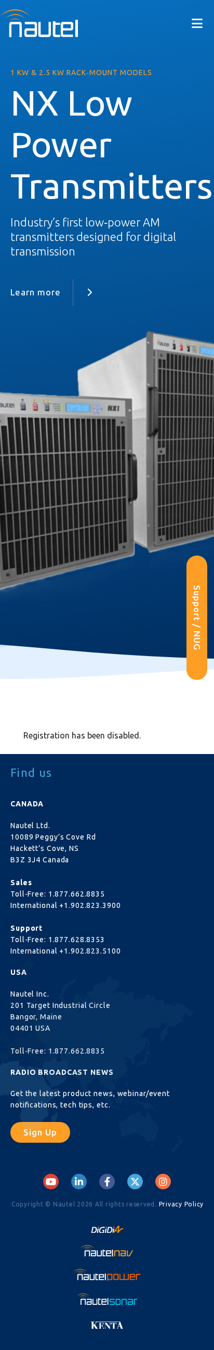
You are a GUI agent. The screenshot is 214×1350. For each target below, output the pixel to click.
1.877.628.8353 (76, 939)
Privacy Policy (181, 1204)
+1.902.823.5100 (90, 951)
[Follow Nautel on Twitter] (135, 1181)
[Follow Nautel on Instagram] (163, 1181)
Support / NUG (197, 617)
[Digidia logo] (107, 1226)
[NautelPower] (107, 1275)
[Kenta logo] (107, 1322)
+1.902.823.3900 (90, 905)
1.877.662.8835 (76, 894)
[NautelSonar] (107, 1298)
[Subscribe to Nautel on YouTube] (51, 1181)
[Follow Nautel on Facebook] (107, 1181)
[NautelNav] (107, 1250)
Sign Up (40, 1132)
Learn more (35, 292)
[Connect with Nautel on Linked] (79, 1181)
